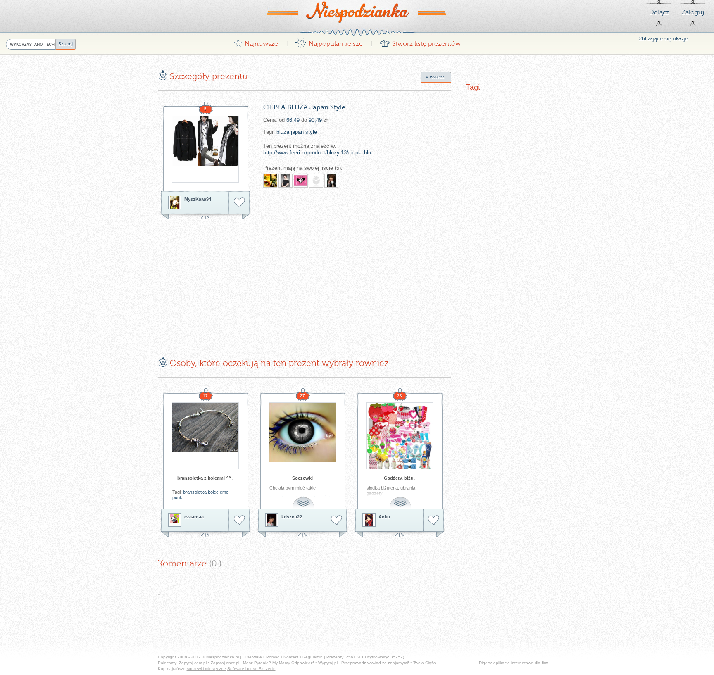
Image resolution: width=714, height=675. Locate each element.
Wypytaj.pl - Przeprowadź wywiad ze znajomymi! (363, 663)
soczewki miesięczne (206, 668)
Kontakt (290, 657)
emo (224, 492)
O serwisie (252, 657)
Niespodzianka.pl (222, 657)
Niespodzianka (357, 12)
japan (297, 132)
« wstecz (435, 77)
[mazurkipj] (316, 180)
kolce (213, 492)
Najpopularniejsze (329, 42)
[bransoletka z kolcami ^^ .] (205, 435)
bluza (282, 132)
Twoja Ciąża (424, 663)
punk (177, 497)
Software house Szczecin (251, 668)
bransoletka (195, 492)
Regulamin (312, 657)
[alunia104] (300, 180)
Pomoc (272, 657)
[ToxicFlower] (331, 180)
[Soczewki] (302, 435)
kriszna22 (291, 516)
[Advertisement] (227, 282)
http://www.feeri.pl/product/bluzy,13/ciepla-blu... (319, 153)
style (311, 132)
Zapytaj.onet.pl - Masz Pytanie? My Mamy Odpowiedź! (262, 663)
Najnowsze (255, 42)
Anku (384, 516)
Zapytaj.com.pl (193, 663)
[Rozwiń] (304, 498)
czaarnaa (194, 516)
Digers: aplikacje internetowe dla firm (513, 663)
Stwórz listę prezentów (420, 42)
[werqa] (270, 180)
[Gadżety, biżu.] (399, 435)
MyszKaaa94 (197, 199)
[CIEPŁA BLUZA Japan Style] (205, 149)
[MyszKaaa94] (174, 202)
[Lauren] (285, 180)
